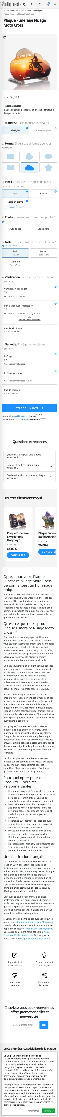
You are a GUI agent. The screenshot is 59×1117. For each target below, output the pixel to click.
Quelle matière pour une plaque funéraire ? (24, 456)
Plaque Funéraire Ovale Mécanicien (35, 921)
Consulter (17, 555)
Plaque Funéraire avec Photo (35, 938)
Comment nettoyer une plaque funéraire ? (23, 466)
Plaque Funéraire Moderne (38, 928)
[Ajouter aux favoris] (4, 37)
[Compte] (40, 4)
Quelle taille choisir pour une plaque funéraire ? (26, 476)
